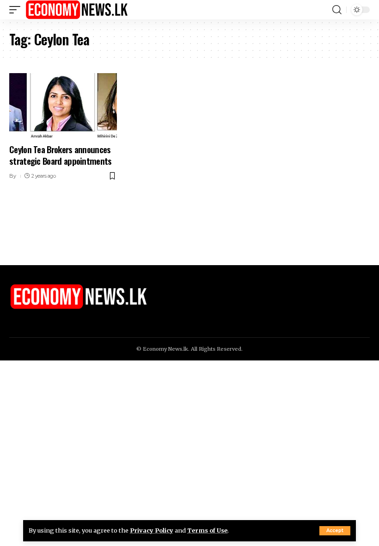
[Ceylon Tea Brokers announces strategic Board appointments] (63, 105)
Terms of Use (207, 530)
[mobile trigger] (17, 9)
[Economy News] (76, 9)
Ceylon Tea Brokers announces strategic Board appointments (60, 155)
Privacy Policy (151, 530)
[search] (337, 10)
